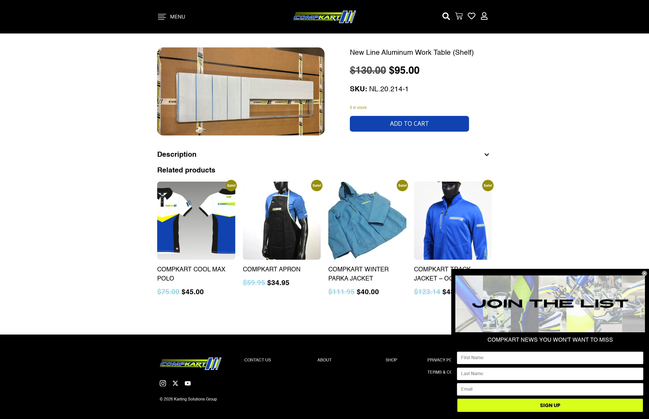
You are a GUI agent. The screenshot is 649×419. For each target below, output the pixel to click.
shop (391, 360)
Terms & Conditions (449, 373)
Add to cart (409, 124)
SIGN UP (550, 405)
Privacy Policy (444, 360)
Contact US (257, 360)
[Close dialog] (644, 273)
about (324, 360)
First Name (468, 347)
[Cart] (459, 16)
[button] (446, 16)
